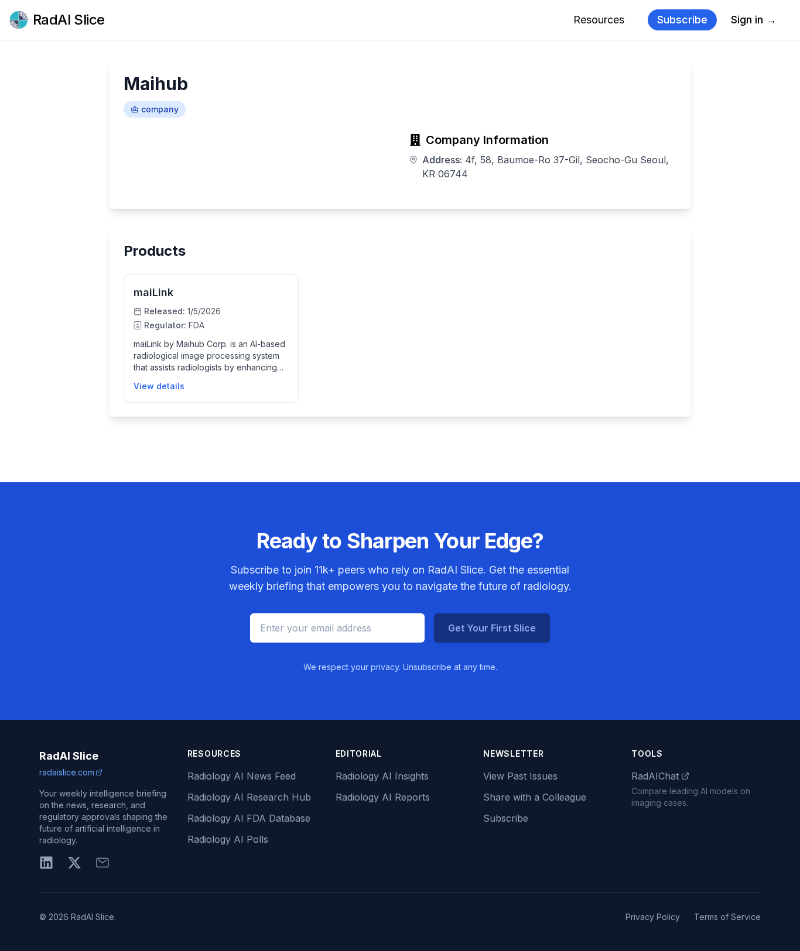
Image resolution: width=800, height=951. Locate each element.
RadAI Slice (68, 756)
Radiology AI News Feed (241, 776)
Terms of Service (727, 917)
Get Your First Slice (492, 628)
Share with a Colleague (534, 797)
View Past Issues (520, 776)
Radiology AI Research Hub (249, 797)
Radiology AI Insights (382, 776)
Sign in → (754, 19)
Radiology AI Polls (227, 839)
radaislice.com (66, 772)
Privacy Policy (652, 917)
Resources (598, 19)
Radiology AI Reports (383, 797)
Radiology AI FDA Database (248, 818)
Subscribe (682, 19)
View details (159, 386)
